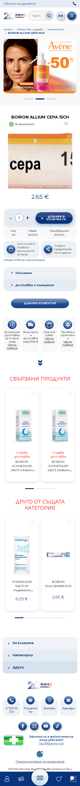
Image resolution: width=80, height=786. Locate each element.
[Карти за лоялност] (21, 779)
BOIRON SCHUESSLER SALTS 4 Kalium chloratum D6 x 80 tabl (22, 470)
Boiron (33, 234)
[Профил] (7, 779)
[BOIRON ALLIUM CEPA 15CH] (40, 160)
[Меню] (71, 15)
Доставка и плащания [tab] (34, 285)
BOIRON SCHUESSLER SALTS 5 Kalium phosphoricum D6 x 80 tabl (58, 470)
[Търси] (49, 16)
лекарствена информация (24, 260)
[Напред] (69, 160)
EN (60, 15)
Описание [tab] (23, 273)
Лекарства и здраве (30, 29)
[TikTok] (57, 726)
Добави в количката (56, 218)
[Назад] (11, 160)
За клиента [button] (23, 643)
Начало (8, 29)
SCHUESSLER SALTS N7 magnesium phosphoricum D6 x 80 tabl (22, 590)
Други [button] (18, 667)
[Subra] (15, 15)
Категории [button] (23, 655)
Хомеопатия (56, 29)
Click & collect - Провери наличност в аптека (27, 249)
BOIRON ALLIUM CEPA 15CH (26, 32)
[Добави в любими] (32, 393)
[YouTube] (45, 726)
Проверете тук (51, 743)
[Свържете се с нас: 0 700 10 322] (74, 4)
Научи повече (12, 346)
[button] (28, 98)
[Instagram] (34, 726)
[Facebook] (22, 726)
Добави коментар (40, 303)
